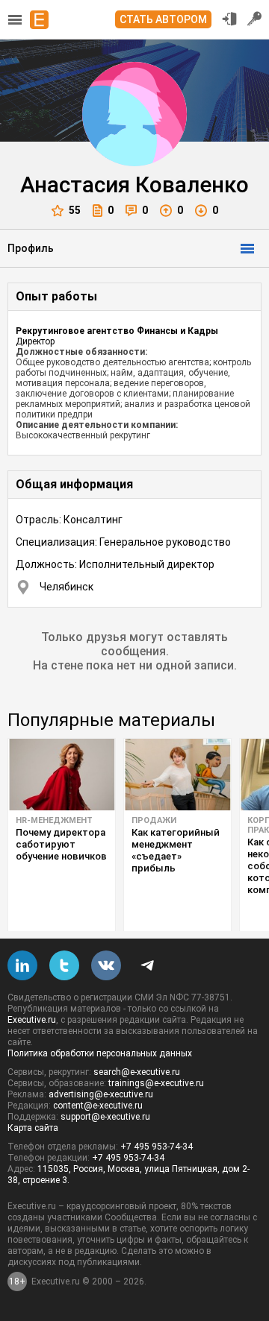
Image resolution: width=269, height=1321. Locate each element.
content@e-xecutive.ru (98, 1105)
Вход (229, 18)
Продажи (154, 820)
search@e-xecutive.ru (136, 1072)
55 (75, 210)
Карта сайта (32, 1128)
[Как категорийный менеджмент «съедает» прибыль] (177, 774)
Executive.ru (31, 1020)
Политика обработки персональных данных (99, 1053)
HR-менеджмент (54, 820)
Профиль (30, 248)
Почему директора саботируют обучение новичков (61, 844)
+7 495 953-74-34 (156, 1146)
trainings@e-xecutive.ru (156, 1083)
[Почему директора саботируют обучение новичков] (61, 774)
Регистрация (254, 18)
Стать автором (163, 19)
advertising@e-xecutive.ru (101, 1094)
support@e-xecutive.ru (105, 1117)
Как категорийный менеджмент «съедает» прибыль (176, 850)
